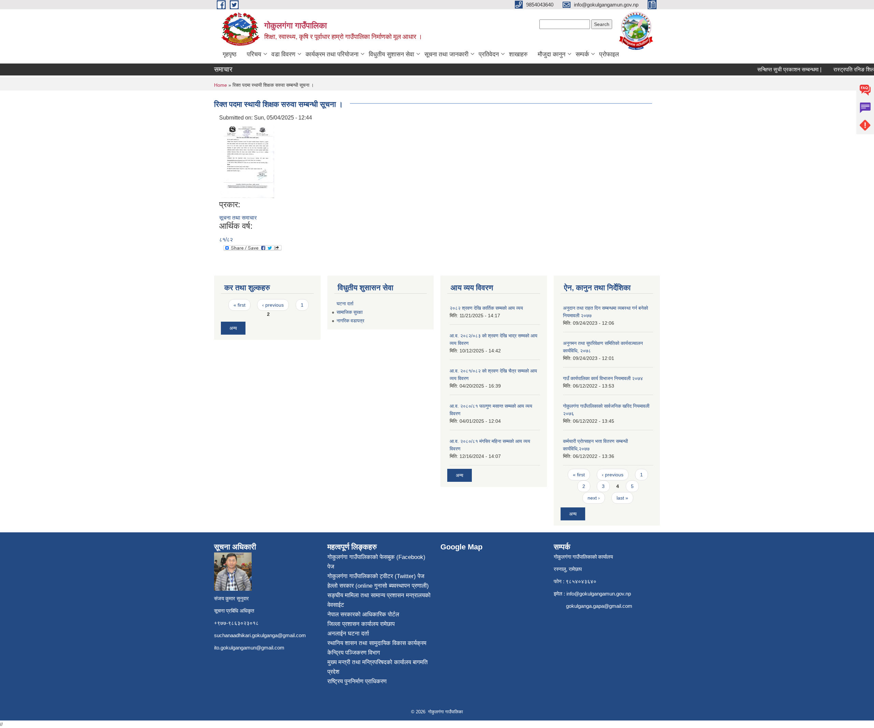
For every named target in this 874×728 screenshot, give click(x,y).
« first (239, 305)
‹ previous (273, 305)
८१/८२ (226, 239)
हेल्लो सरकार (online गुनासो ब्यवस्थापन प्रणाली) (378, 586)
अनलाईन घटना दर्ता (348, 633)
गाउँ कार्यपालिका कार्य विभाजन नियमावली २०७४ (603, 378)
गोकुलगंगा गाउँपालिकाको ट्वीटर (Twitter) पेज (375, 576)
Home (220, 85)
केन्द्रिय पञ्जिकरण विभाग (353, 652)
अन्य (233, 328)
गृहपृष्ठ (230, 54)
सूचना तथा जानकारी (446, 54)
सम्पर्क (582, 54)
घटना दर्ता (345, 303)
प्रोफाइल (609, 54)
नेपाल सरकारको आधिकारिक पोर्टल (363, 614)
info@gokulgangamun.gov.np (598, 594)
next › (594, 498)
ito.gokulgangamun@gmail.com (249, 647)
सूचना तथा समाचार (238, 218)
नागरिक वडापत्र (350, 320)
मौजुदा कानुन (551, 54)
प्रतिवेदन (489, 54)
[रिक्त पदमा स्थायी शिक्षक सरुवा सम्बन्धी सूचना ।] (247, 160)
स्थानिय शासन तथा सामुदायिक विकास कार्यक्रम (376, 643)
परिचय (254, 54)
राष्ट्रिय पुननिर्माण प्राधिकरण (356, 681)
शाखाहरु (518, 54)
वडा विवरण (283, 54)
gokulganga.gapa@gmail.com (599, 606)
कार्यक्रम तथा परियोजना (332, 54)
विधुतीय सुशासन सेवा (391, 54)
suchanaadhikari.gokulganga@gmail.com (260, 635)
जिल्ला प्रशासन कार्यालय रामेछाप (361, 624)
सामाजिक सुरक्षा (350, 312)
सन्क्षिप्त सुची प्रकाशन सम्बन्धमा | (780, 69)
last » (622, 498)
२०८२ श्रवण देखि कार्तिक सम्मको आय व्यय (486, 308)
